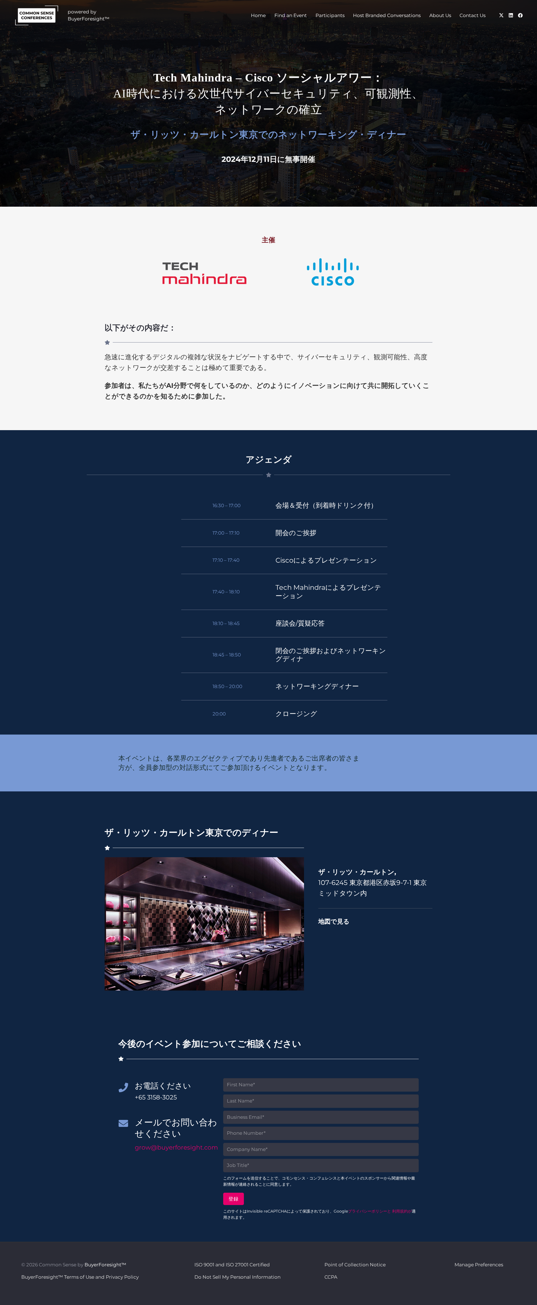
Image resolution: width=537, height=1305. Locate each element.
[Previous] (114, 924)
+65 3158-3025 (156, 1097)
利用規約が (402, 1211)
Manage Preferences (478, 1264)
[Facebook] (520, 15)
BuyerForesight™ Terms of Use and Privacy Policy (80, 1277)
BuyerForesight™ (105, 1264)
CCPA (330, 1277)
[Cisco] (333, 271)
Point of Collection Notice (355, 1264)
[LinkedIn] (511, 15)
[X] (501, 15)
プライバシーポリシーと (369, 1211)
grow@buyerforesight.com (176, 1147)
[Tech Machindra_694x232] (204, 273)
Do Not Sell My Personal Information (237, 1277)
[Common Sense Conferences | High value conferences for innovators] (36, 15)
